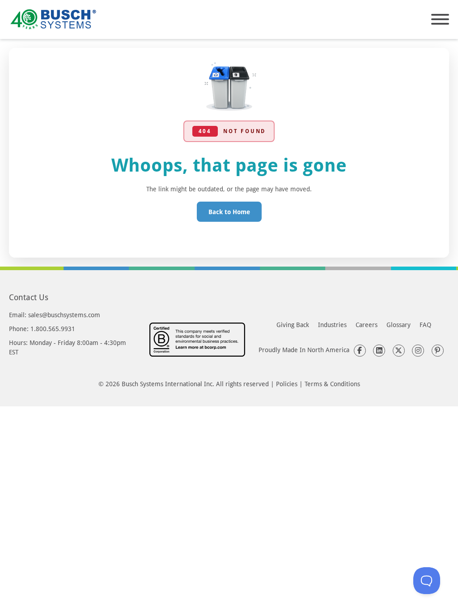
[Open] (440, 19)
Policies (286, 383)
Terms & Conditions (332, 383)
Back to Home (229, 211)
